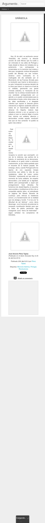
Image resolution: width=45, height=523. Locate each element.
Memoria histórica (23, 267)
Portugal (33, 267)
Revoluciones (23, 269)
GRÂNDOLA (21, 18)
